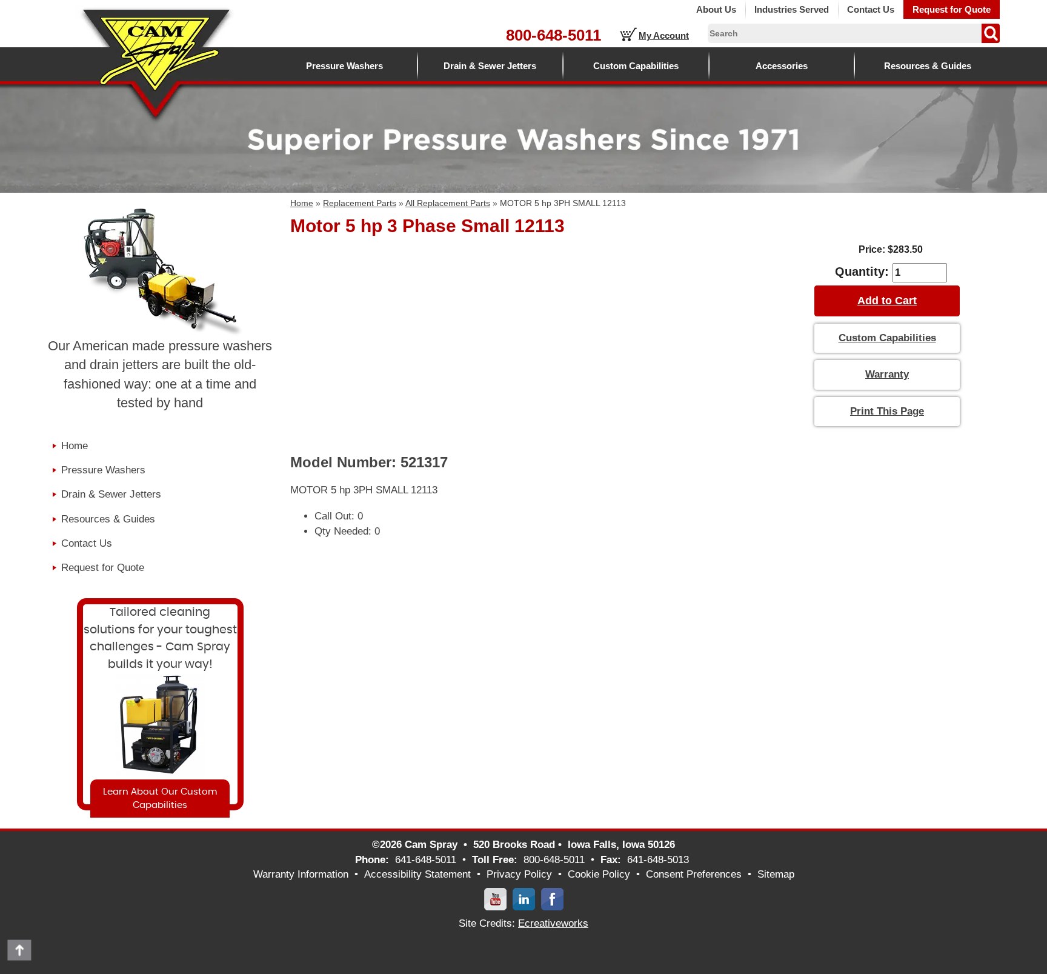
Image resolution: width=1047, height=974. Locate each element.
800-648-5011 (553, 35)
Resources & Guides (927, 66)
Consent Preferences (694, 874)
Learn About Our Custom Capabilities (160, 798)
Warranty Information (300, 874)
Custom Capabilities (636, 66)
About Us (716, 9)
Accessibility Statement (417, 874)
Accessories (782, 66)
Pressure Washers (344, 66)
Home (301, 203)
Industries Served (791, 9)
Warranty (887, 374)
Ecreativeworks (553, 923)
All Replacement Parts (447, 203)
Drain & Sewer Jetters (490, 66)
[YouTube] (495, 898)
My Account (664, 35)
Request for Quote (951, 9)
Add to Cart (887, 301)
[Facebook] (552, 898)
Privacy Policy (519, 874)
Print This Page (887, 411)
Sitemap (775, 874)
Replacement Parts (359, 203)
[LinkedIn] (524, 898)
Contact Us (870, 9)
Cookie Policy (599, 874)
